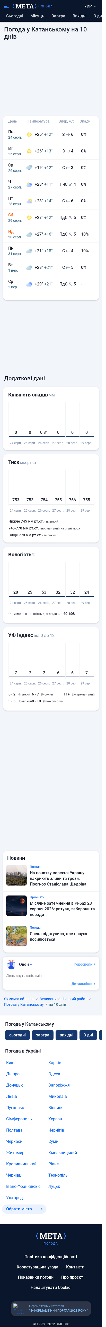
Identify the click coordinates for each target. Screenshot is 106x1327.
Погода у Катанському (24, 1004)
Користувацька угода (37, 1267)
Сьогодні (14, 16)
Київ (10, 1062)
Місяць (37, 16)
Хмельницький (62, 1152)
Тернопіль (58, 1175)
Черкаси (14, 1141)
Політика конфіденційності (50, 1256)
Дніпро (13, 1073)
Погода (45, 6)
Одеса (54, 1073)
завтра (42, 1035)
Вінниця (56, 1107)
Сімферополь (19, 1118)
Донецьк (14, 1085)
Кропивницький (21, 1164)
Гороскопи (83, 964)
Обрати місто (19, 1209)
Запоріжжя (59, 1085)
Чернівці (14, 1175)
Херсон (55, 1118)
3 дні (98, 16)
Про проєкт (72, 1277)
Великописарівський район (63, 999)
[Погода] (51, 1236)
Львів (11, 1096)
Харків (54, 1062)
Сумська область (19, 999)
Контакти (75, 1267)
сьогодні (17, 1035)
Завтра (58, 16)
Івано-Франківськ (23, 1186)
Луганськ (15, 1107)
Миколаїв (57, 1096)
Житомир (15, 1152)
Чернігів (56, 1130)
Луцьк (54, 1186)
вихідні (79, 16)
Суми (53, 1141)
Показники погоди (36, 1277)
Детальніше (82, 984)
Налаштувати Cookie (50, 1287)
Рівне (53, 1164)
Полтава (14, 1130)
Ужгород (14, 1197)
